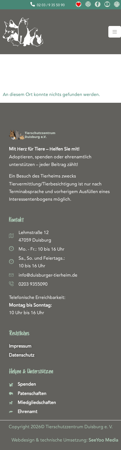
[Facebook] (97, 4)
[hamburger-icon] (114, 32)
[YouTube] (107, 4)
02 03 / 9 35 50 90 (51, 5)
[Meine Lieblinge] (78, 4)
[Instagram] (88, 4)
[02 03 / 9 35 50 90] (32, 4)
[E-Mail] (117, 4)
